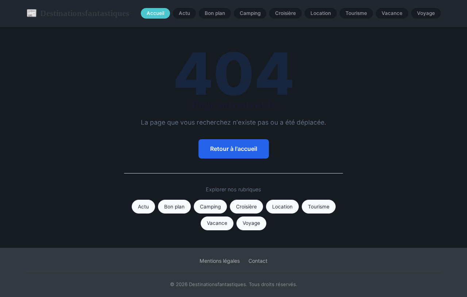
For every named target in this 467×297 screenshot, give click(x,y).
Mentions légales (220, 261)
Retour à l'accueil (233, 148)
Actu (184, 13)
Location (320, 13)
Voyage (426, 13)
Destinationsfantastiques (77, 13)
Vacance (392, 13)
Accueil (155, 13)
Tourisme (356, 13)
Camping (250, 13)
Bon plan (215, 13)
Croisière (285, 13)
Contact (257, 261)
